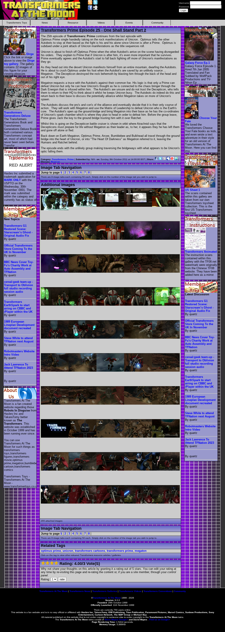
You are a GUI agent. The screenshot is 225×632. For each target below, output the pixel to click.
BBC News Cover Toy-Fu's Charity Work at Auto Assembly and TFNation (18, 267)
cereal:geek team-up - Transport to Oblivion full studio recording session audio (18, 286)
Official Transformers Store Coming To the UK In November (18, 249)
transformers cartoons (90, 550)
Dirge (30, 54)
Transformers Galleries (104, 591)
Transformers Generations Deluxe (17, 114)
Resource (73, 22)
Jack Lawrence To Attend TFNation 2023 (18, 366)
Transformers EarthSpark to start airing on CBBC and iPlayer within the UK (18, 306)
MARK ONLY (12, 180)
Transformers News (79, 591)
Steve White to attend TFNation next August (18, 339)
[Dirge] (14, 54)
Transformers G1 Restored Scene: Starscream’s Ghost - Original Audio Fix (18, 230)
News (45, 22)
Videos (101, 22)
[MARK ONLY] (20, 170)
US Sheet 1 (192, 190)
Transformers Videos (130, 591)
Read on (55, 162)
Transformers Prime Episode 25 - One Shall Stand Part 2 (93, 30)
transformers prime (120, 550)
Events (129, 22)
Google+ (123, 619)
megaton (141, 550)
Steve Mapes (111, 619)
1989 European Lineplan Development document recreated (19, 325)
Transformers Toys (16, 22)
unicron (68, 550)
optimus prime (51, 550)
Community (157, 22)
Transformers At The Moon (53, 591)
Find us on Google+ (159, 619)
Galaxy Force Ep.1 (197, 62)
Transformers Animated (201, 251)
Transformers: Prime (63, 159)
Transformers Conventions (157, 591)
